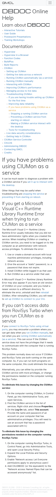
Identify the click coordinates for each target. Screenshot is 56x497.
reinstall (45, 292)
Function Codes (12, 58)
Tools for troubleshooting (22, 129)
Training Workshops (14, 40)
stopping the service (33, 193)
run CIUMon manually (37, 332)
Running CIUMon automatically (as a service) (29, 77)
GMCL (8, 3)
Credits (8, 152)
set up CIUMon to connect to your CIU (25, 299)
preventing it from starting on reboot (21, 197)
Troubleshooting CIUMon (19, 94)
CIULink (8, 142)
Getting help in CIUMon (18, 136)
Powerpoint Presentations (17, 36)
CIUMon (8, 68)
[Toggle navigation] (50, 2)
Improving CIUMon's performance (23, 87)
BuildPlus (8, 61)
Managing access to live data (21, 90)
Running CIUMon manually (19, 81)
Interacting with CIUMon (18, 84)
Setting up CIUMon (16, 71)
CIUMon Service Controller (18, 139)
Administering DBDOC (15, 146)
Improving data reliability (21, 103)
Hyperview (9, 51)
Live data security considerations (23, 133)
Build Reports (11, 64)
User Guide (10, 33)
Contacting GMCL (13, 149)
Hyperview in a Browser (16, 55)
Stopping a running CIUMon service (29, 113)
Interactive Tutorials (14, 30)
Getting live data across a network (24, 74)
